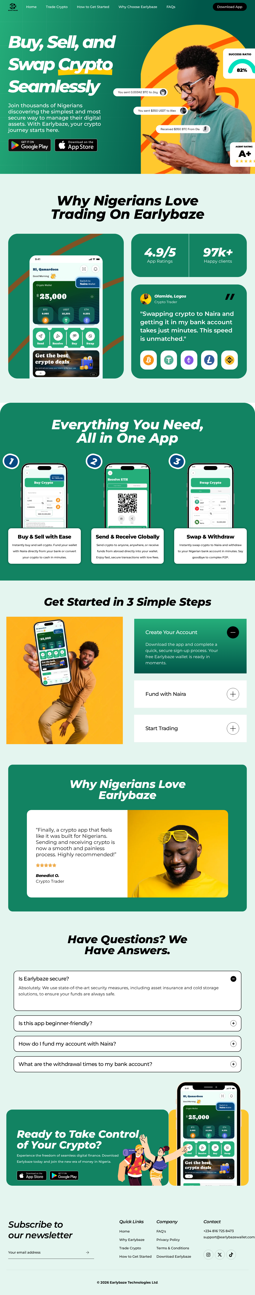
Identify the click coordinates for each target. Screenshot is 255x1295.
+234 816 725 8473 (218, 1231)
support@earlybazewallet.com (229, 1237)
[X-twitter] (220, 1255)
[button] (190, 646)
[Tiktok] (231, 1255)
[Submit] (87, 1253)
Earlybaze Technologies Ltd (134, 1282)
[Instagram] (208, 1255)
